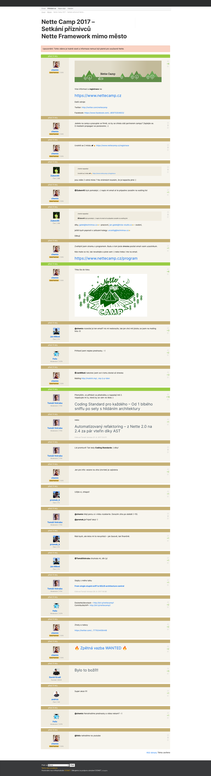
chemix (55, 70)
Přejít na (45, 765)
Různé (49, 12)
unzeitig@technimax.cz (118, 230)
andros (54, 699)
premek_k (55, 500)
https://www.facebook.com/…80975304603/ (104, 113)
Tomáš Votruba (54, 403)
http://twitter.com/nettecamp (94, 107)
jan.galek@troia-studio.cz (120, 225)
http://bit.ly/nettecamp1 (103, 603)
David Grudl (55, 677)
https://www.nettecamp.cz (98, 95)
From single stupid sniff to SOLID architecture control (99, 586)
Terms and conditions (49, 768)
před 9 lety (53, 56)
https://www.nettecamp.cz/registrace (112, 145)
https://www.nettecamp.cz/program (106, 258)
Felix (55, 359)
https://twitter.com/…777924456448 (91, 630)
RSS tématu (152, 753)
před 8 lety (53, 708)
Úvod (43, 12)
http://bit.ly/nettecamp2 (100, 605)
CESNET (67, 770)
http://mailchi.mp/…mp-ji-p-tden (95, 378)
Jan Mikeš (55, 336)
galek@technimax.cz (88, 225)
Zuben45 (54, 175)
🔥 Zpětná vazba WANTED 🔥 (101, 648)
